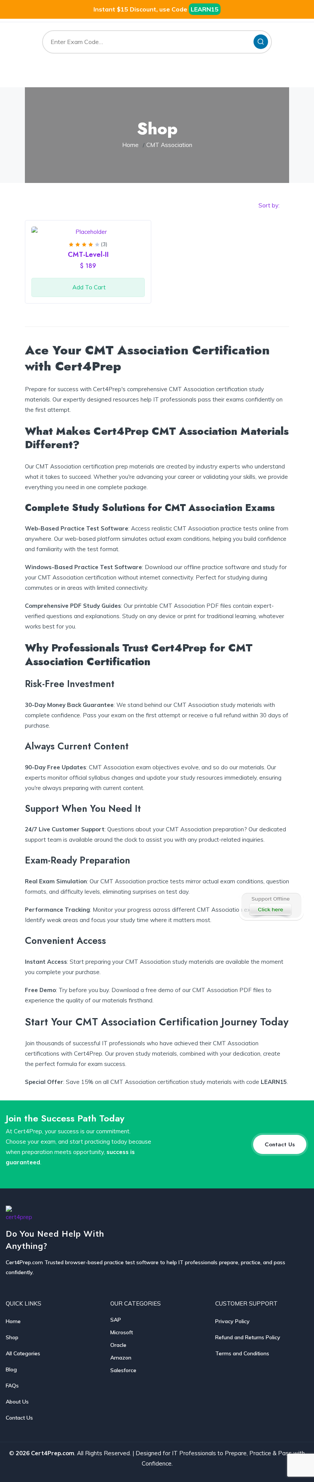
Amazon (120, 1357)
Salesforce (123, 1370)
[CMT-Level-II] (88, 232)
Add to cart (89, 287)
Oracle (118, 1345)
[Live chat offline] (271, 905)
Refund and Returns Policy (247, 1337)
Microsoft (121, 1332)
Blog (11, 1369)
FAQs (12, 1385)
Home (130, 145)
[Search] (260, 41)
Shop (12, 1337)
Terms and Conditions (242, 1353)
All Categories (23, 1353)
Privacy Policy (232, 1321)
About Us (17, 1401)
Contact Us (19, 1417)
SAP (115, 1319)
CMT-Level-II (88, 255)
